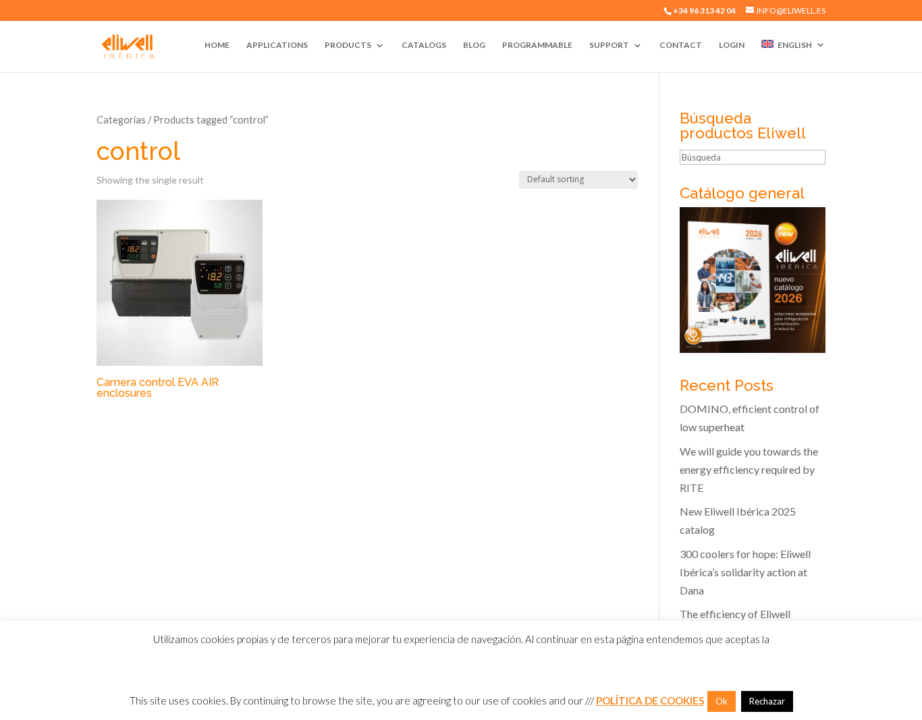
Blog (474, 45)
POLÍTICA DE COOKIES (650, 700)
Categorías (121, 119)
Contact (680, 45)
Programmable (537, 45)
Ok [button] (721, 701)
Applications (277, 45)
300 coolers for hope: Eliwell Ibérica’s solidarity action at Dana (745, 572)
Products (348, 45)
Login (731, 45)
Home (217, 45)
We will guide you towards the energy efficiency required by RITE (749, 469)
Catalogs (424, 45)
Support (609, 45)
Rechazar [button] (767, 701)
